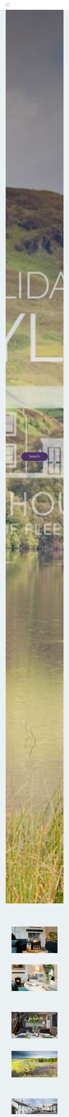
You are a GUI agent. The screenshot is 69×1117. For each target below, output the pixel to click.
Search (34, 456)
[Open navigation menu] (7, 4)
